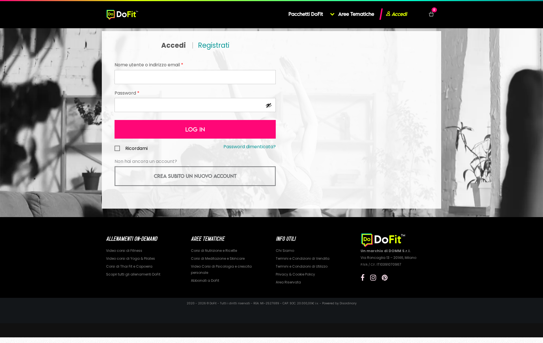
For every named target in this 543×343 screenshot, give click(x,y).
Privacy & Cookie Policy (295, 274)
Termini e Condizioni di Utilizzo (301, 266)
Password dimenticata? (249, 146)
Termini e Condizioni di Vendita (302, 258)
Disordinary (348, 303)
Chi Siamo (285, 250)
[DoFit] (122, 14)
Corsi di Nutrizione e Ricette (214, 250)
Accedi (173, 45)
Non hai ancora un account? (146, 161)
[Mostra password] (268, 105)
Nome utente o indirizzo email (149, 65)
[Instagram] (373, 277)
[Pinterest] (385, 277)
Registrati (213, 45)
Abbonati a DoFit (205, 280)
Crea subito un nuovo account (195, 176)
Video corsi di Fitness (124, 250)
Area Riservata (288, 282)
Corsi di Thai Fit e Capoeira (129, 266)
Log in (195, 129)
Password (127, 93)
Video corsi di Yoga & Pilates (130, 258)
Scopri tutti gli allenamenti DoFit (133, 274)
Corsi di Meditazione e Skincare (218, 258)
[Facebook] (363, 277)
